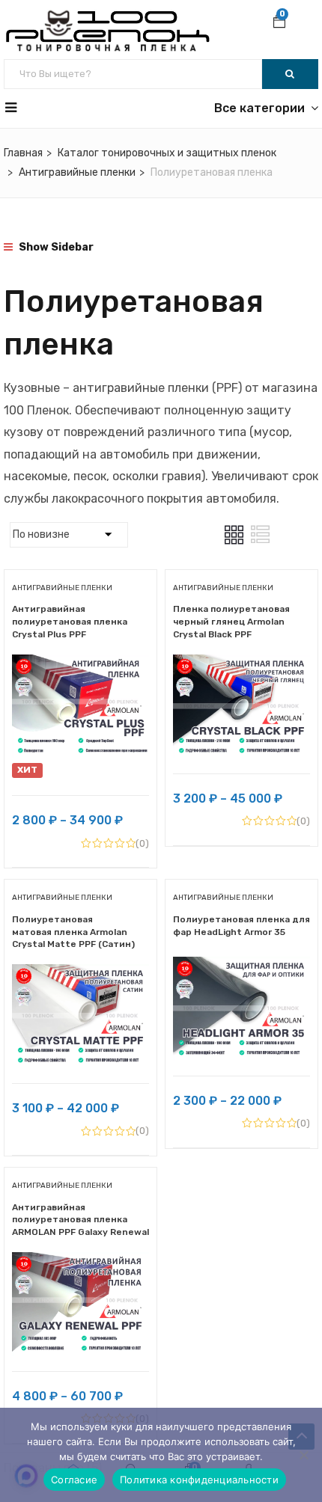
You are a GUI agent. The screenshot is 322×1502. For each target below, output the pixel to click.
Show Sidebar (55, 247)
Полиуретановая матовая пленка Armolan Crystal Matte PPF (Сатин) (73, 932)
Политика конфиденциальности (199, 1480)
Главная (23, 153)
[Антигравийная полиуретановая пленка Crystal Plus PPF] (80, 665)
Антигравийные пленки (77, 172)
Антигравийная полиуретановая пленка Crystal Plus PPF (69, 622)
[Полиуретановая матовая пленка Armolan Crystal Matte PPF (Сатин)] (80, 975)
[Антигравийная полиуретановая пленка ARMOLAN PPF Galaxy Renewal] (80, 1263)
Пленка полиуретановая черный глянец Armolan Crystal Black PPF (231, 622)
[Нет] (303, 1454)
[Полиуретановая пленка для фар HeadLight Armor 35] (241, 967)
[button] (279, 23)
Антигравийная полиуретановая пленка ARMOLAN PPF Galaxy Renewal (80, 1220)
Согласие (74, 1480)
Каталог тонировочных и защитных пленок (167, 153)
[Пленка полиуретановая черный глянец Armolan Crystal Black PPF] (241, 665)
